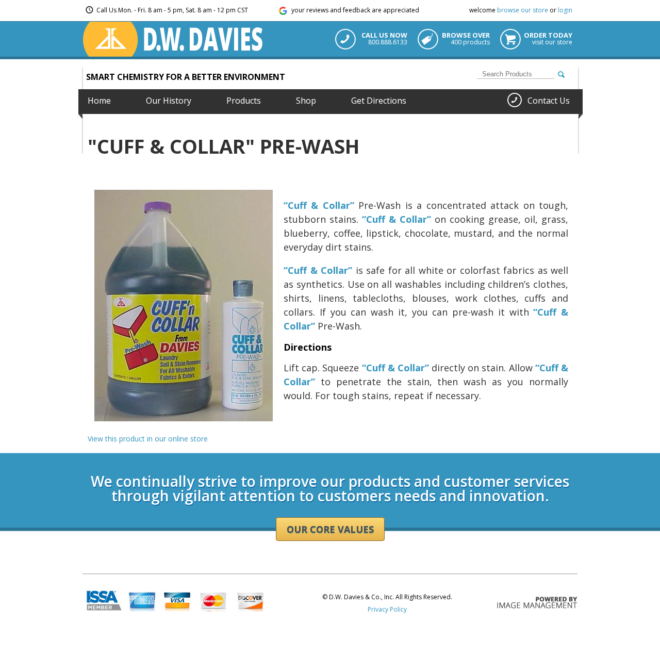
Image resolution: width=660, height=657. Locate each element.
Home (99, 100)
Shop (306, 100)
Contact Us (548, 100)
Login (90, 449)
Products (243, 100)
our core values (330, 529)
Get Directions (378, 100)
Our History (168, 100)
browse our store (522, 10)
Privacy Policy (387, 609)
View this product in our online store (148, 439)
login (565, 10)
